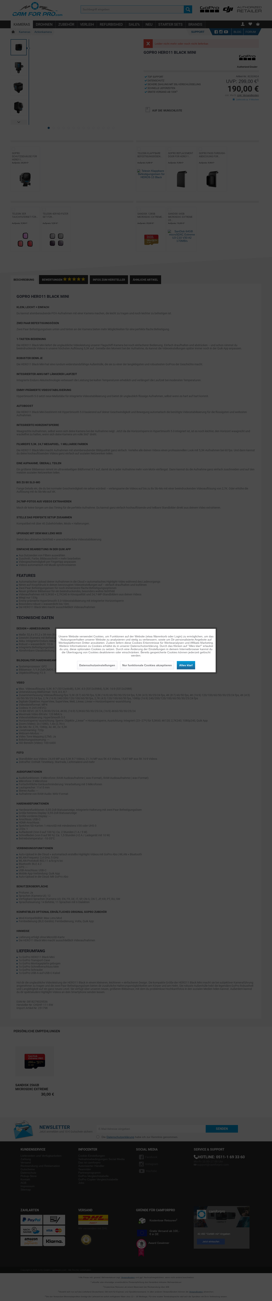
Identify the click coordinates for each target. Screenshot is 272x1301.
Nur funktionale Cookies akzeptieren (147, 665)
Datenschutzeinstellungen (97, 665)
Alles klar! (186, 665)
